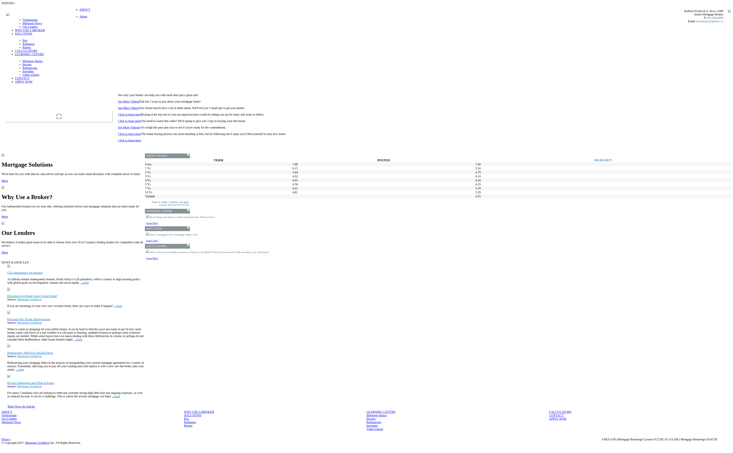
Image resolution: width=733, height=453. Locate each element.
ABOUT (7, 412)
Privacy (6, 439)
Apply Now (152, 240)
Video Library (31, 74)
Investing (28, 71)
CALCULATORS (26, 50)
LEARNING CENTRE (381, 412)
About (83, 16)
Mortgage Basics (33, 61)
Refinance (29, 44)
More (5, 180)
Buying (27, 64)
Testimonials (30, 20)
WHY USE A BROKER (30, 30)
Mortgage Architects (29, 299)
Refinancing (30, 68)
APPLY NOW (23, 81)
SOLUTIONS (192, 415)
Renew (27, 47)
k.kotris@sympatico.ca (709, 21)
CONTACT (22, 78)
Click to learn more (129, 114)
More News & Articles (21, 406)
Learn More (152, 223)
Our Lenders (30, 26)
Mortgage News (32, 23)
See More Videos (128, 101)
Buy (25, 40)
